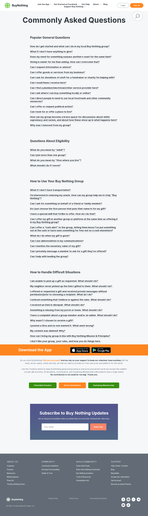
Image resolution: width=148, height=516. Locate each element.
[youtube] (123, 506)
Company (10, 466)
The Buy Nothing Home (16, 484)
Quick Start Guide (83, 466)
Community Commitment (98, 498)
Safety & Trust (47, 473)
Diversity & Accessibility (51, 469)
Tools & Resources (83, 477)
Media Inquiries (12, 477)
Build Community (86, 462)
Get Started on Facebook (65, 4)
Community (48, 462)
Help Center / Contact (119, 466)
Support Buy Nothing (74, 6)
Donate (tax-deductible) (120, 477)
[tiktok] (128, 506)
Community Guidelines (50, 466)
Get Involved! (116, 480)
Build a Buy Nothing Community (88, 469)
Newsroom (11, 473)
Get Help (86, 4)
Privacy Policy (53, 498)
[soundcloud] (138, 501)
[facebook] (123, 501)
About (96, 4)
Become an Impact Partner (121, 484)
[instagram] (128, 501)
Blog (105, 4)
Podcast (10, 469)
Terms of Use (73, 498)
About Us (12, 462)
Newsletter (115, 473)
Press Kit (10, 480)
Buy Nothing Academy (84, 473)
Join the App (43, 4)
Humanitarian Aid (82, 480)
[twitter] (133, 501)
